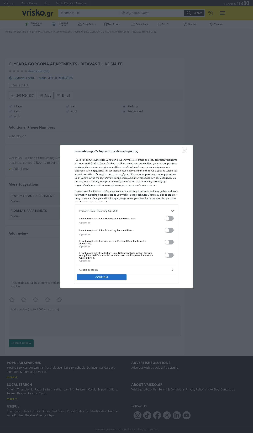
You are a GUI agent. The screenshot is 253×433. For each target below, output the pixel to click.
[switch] (169, 218)
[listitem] (126, 211)
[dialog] (126, 216)
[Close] (186, 151)
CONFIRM (101, 277)
